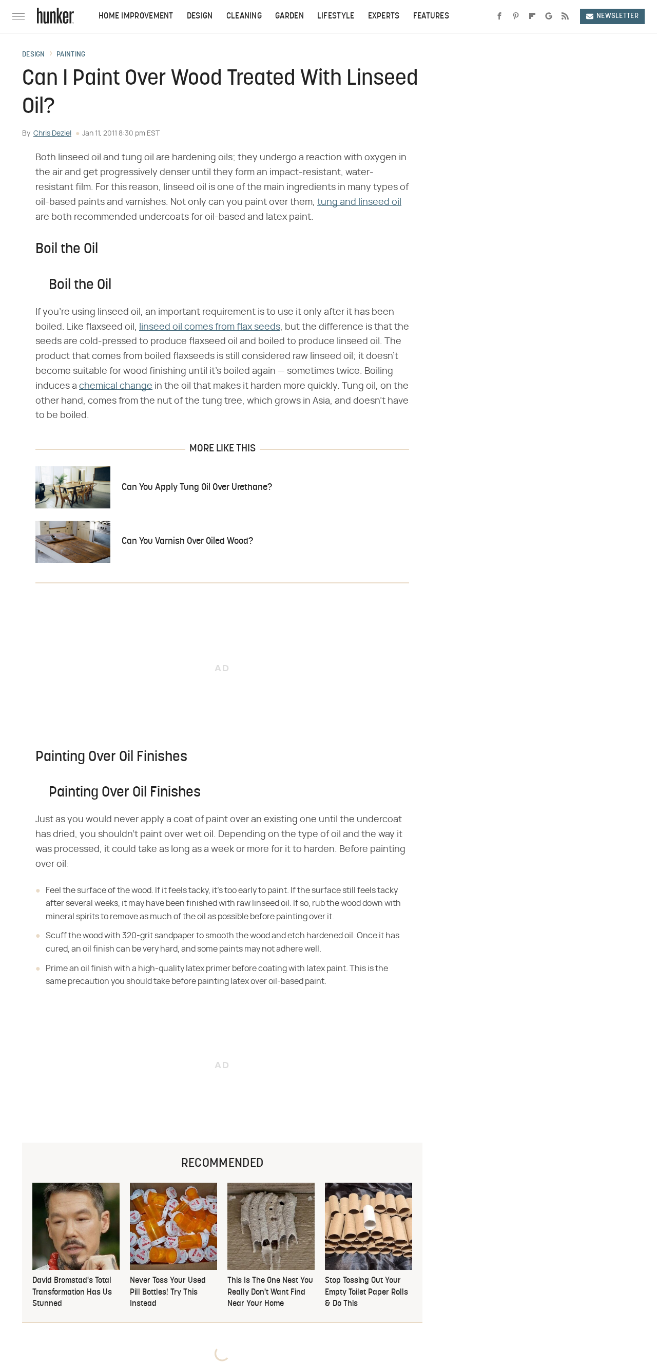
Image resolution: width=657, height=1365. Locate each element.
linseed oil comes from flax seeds (209, 327)
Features (431, 16)
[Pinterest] (516, 16)
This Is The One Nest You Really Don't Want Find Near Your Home (270, 1292)
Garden (289, 16)
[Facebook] (499, 16)
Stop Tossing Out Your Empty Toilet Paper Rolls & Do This (366, 1292)
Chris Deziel (52, 133)
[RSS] (565, 16)
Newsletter (617, 16)
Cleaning (244, 16)
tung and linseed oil (359, 202)
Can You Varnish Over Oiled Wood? (187, 541)
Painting (70, 55)
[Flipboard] (532, 16)
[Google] (548, 16)
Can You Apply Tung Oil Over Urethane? (197, 487)
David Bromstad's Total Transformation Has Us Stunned (72, 1292)
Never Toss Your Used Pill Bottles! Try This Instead (168, 1292)
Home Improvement (136, 16)
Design (200, 16)
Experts (384, 16)
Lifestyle (336, 16)
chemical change (115, 386)
